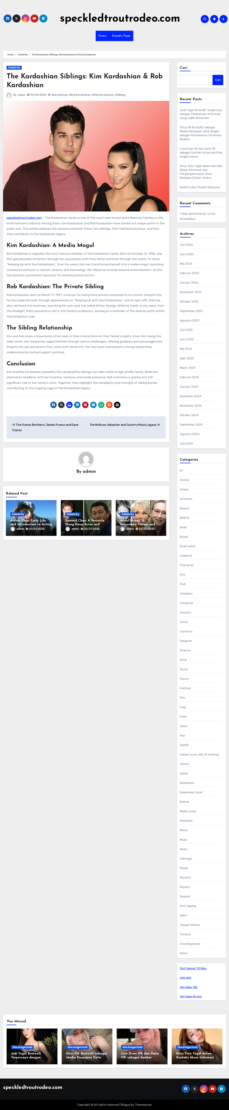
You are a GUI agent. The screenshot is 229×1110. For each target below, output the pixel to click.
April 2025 (187, 358)
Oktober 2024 (189, 415)
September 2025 (191, 311)
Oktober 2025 (189, 301)
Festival (185, 688)
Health (184, 745)
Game (184, 726)
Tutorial (185, 934)
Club (183, 584)
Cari (183, 68)
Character (187, 565)
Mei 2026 (186, 263)
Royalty (185, 887)
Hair (182, 735)
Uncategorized (190, 944)
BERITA (185, 518)
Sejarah (185, 896)
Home (102, 35)
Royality (185, 877)
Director (185, 650)
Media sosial (188, 811)
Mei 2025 (186, 349)
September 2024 (191, 424)
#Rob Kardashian (103, 94)
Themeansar (143, 1104)
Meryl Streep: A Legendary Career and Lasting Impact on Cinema (140, 524)
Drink (183, 660)
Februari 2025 (189, 377)
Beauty (185, 508)
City (183, 574)
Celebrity (14, 67)
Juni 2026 (187, 254)
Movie (184, 830)
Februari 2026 (189, 273)
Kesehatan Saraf (191, 792)
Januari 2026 (189, 282)
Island (184, 773)
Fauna (184, 678)
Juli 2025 (186, 330)
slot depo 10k (188, 987)
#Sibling (120, 94)
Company (186, 593)
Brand (184, 536)
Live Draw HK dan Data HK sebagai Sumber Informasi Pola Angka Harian (201, 152)
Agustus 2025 (189, 320)
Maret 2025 (188, 368)
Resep (184, 868)
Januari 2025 (189, 386)
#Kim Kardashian (80, 94)
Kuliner (184, 802)
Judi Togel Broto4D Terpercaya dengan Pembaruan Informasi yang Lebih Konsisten (201, 114)
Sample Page (121, 35)
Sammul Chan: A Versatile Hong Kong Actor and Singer (84, 524)
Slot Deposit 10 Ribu (193, 968)
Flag (183, 707)
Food (183, 716)
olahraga (186, 858)
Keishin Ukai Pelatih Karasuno (200, 187)
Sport (183, 915)
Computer (187, 603)
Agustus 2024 (189, 434)
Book (183, 527)
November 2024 (191, 405)
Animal (184, 480)
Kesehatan (187, 783)
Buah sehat (188, 546)
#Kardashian (59, 94)
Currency (186, 631)
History (185, 764)
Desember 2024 (191, 396)
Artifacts (186, 499)
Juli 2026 (186, 244)
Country (185, 612)
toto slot (185, 977)
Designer (186, 641)
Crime (184, 622)
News (183, 849)
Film (183, 697)
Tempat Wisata (190, 925)
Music (184, 839)
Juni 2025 (187, 339)
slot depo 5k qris (191, 996)
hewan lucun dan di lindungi (199, 754)
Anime (184, 489)
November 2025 (191, 292)
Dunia (184, 669)
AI (181, 470)
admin (21, 94)
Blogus (125, 1104)
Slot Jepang (188, 906)
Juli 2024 (186, 443)
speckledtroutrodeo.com (120, 19)
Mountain (186, 820)
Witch (184, 953)
